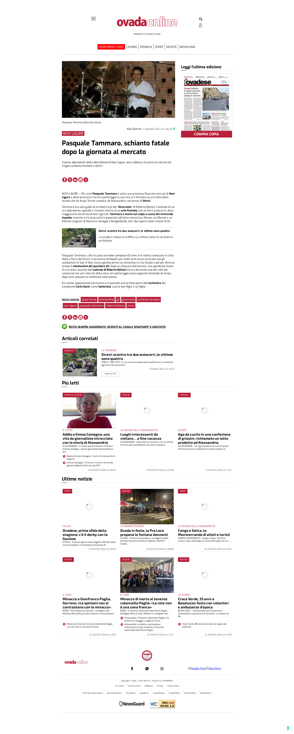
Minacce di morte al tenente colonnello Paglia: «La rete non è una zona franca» (146, 603)
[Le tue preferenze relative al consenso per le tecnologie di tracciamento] (288, 728)
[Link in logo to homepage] (147, 24)
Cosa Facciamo (134, 686)
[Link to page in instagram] (162, 668)
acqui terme (89, 299)
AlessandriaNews (114, 693)
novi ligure (70, 305)
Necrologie (187, 47)
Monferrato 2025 (111, 47)
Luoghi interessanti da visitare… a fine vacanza (140, 436)
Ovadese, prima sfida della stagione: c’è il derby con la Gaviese (85, 534)
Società (171, 47)
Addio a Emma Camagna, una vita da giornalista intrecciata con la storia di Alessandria (88, 438)
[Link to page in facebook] (64, 179)
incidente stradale (148, 299)
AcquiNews (145, 693)
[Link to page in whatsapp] (80, 179)
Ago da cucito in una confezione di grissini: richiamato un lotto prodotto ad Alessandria (204, 438)
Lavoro (131, 47)
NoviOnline (131, 693)
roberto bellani (115, 305)
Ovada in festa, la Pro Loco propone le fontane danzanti (144, 532)
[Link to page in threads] (85, 179)
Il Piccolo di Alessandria (93, 693)
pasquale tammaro (91, 305)
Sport (159, 47)
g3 (117, 299)
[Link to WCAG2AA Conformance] (161, 704)
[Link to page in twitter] (70, 179)
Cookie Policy (173, 686)
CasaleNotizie (159, 693)
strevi (131, 305)
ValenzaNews (205, 693)
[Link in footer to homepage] (147, 655)
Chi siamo (119, 686)
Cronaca (146, 47)
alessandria (106, 299)
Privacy (160, 686)
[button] (200, 19)
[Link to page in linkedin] (75, 179)
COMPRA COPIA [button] (206, 134)
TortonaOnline (190, 693)
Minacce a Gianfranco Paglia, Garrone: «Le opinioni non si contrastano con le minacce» (87, 603)
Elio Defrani (134, 129)
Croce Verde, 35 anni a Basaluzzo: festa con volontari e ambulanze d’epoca (203, 603)
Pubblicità (148, 686)
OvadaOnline (174, 693)
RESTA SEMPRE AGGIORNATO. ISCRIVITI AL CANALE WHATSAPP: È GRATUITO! (117, 327)
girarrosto (128, 299)
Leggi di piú (110, 373)
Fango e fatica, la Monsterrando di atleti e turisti (204, 532)
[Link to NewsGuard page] (133, 704)
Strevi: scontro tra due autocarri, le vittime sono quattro (134, 231)
